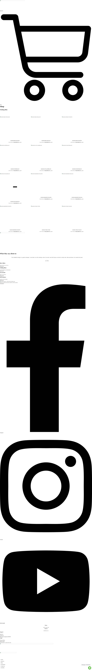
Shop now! (2, 266)
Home (2, 659)
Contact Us (3, 666)
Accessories (3, 664)
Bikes (2, 662)
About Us (2, 661)
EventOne (2, 667)
